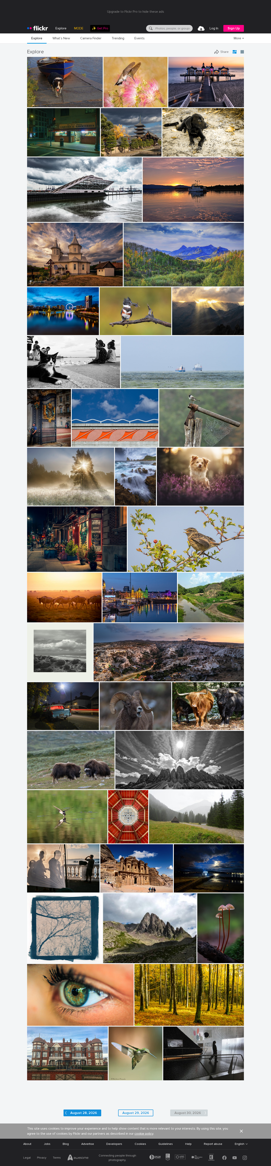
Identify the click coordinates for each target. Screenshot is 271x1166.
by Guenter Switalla (184, 727)
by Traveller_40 (36, 218)
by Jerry (33, 332)
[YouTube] (234, 1157)
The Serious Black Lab (179, 150)
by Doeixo (180, 889)
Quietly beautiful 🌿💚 (195, 615)
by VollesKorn (35, 619)
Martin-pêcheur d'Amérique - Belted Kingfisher (123, 328)
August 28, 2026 (83, 1113)
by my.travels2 (36, 1077)
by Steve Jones (108, 727)
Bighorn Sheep (111, 723)
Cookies (140, 1144)
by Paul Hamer (36, 727)
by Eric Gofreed (112, 104)
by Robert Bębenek (160, 840)
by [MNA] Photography (124, 502)
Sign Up (234, 28)
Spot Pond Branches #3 (45, 956)
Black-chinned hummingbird (123, 100)
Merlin (163, 499)
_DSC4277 (36, 328)
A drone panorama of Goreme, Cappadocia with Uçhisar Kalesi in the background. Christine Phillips (157, 674)
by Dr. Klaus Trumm (209, 960)
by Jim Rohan (36, 960)
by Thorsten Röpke (132, 385)
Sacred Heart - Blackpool (116, 837)
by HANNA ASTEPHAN (113, 889)
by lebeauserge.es (113, 619)
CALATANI (36, 280)
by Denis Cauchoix (170, 443)
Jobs (47, 1144)
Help (188, 1144)
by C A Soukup (36, 153)
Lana (32, 1019)
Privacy (41, 1157)
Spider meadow (39, 499)
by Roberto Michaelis (175, 1077)
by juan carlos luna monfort (43, 283)
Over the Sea (132, 381)
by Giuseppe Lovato (114, 960)
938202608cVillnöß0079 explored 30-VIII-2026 (150, 782)
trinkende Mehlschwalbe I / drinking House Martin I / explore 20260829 (56, 837)
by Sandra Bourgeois (111, 332)
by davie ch (135, 568)
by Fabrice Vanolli (145, 1022)
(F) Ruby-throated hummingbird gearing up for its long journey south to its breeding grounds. (124, 1073)
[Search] (150, 28)
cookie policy (143, 1134)
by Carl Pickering (153, 218)
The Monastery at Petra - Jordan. (125, 886)
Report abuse (213, 1144)
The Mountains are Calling (143, 280)
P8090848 (158, 837)
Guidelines (165, 1144)
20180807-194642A (43, 381)
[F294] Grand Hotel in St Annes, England (56, 1073)
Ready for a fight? (41, 782)
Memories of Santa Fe (88, 440)
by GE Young (35, 443)
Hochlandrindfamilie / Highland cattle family (196, 723)
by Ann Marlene (133, 283)
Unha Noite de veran (190, 886)
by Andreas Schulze (39, 840)
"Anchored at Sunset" (159, 215)
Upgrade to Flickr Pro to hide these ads (135, 12)
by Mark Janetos (118, 1077)
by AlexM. (34, 385)
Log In (214, 28)
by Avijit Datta (187, 619)
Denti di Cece (114, 956)
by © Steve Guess (37, 104)
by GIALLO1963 (125, 786)
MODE (78, 28)
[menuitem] (100, 28)
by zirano (178, 332)
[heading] (37, 28)
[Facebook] (224, 1157)
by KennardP (35, 568)
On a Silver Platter (41, 150)
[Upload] (201, 28)
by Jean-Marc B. (37, 1022)
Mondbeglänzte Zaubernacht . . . (209, 956)
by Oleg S (107, 153)
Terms (57, 1157)
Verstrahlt (180, 328)
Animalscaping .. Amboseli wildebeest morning (53, 615)
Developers (114, 1144)
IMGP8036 (36, 100)
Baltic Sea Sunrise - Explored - (190, 100)
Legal (27, 1157)
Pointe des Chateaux (124, 499)
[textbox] (173, 28)
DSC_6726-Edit (140, 565)
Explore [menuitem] (60, 28)
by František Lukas (38, 502)
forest (140, 1019)
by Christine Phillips (105, 678)
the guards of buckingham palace (37, 440)
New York (35, 565)
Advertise (87, 1144)
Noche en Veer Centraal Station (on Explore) (127, 615)
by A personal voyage (39, 678)
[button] (85, 104)
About (27, 1144)
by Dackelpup (166, 502)
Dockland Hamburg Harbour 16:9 (51, 215)
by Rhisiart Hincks (116, 840)
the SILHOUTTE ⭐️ (178, 1073)
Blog (66, 1144)
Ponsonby (36, 723)
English (239, 1144)
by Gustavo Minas (38, 889)
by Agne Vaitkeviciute (39, 786)
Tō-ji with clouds (113, 150)
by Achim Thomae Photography (186, 104)
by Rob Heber (170, 153)
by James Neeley (81, 443)
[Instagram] (244, 1157)
